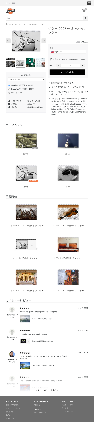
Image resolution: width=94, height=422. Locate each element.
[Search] (85, 18)
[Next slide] (43, 41)
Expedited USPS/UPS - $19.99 (22, 89)
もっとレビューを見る (47, 390)
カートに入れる (67, 72)
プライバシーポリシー (14, 408)
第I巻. (68, 186)
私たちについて (11, 418)
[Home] (7, 24)
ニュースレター (67, 412)
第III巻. (68, 154)
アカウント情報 (67, 405)
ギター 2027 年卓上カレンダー (26, 258)
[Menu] (89, 3)
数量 (51, 65)
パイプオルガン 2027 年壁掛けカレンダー (26, 225)
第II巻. (26, 186)
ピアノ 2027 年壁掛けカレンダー (68, 258)
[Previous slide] (9, 41)
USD (13, 3)
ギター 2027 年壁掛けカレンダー (34, 24)
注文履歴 (65, 408)
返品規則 (9, 415)
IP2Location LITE (40, 412)
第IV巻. (26, 154)
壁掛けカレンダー (15, 24)
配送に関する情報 (12, 405)
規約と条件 (10, 412)
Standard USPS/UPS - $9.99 (22, 85)
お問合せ (37, 405)
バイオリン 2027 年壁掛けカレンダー (68, 225)
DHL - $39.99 (16, 93)
